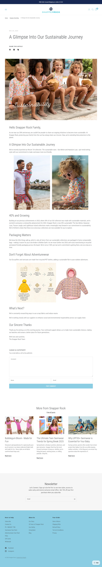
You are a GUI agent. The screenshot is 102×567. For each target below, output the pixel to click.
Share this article (16, 46)
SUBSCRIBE (80, 546)
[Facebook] (10, 49)
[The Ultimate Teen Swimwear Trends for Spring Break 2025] (51, 425)
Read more (8, 456)
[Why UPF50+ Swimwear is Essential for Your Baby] (82, 425)
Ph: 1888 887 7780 (10, 527)
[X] (14, 49)
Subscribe (8, 521)
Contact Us (8, 524)
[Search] (92, 9)
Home (6, 18)
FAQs (6, 536)
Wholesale (8, 542)
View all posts (51, 412)
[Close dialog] (97, 518)
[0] (95, 9)
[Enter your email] (74, 499)
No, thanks (80, 559)
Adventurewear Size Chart (12, 533)
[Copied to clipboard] (18, 49)
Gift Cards (8, 539)
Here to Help (9, 517)
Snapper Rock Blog (14, 18)
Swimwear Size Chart (11, 530)
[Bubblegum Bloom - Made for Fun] (19, 425)
